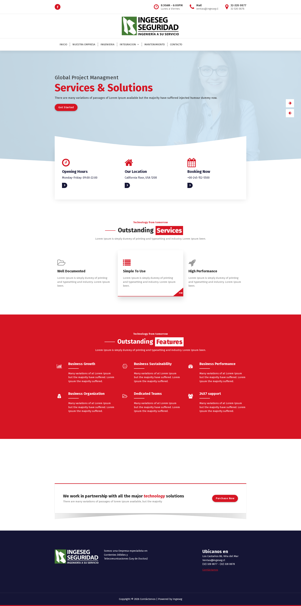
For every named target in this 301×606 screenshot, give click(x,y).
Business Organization (86, 394)
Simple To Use (134, 271)
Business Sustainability (153, 364)
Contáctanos (210, 569)
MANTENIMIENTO (154, 44)
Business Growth (81, 364)
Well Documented (71, 271)
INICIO (63, 44)
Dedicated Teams (148, 394)
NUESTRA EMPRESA (83, 44)
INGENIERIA (107, 44)
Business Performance (217, 364)
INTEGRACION (128, 44)
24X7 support (210, 394)
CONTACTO (176, 44)
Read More (68, 185)
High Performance (202, 271)
